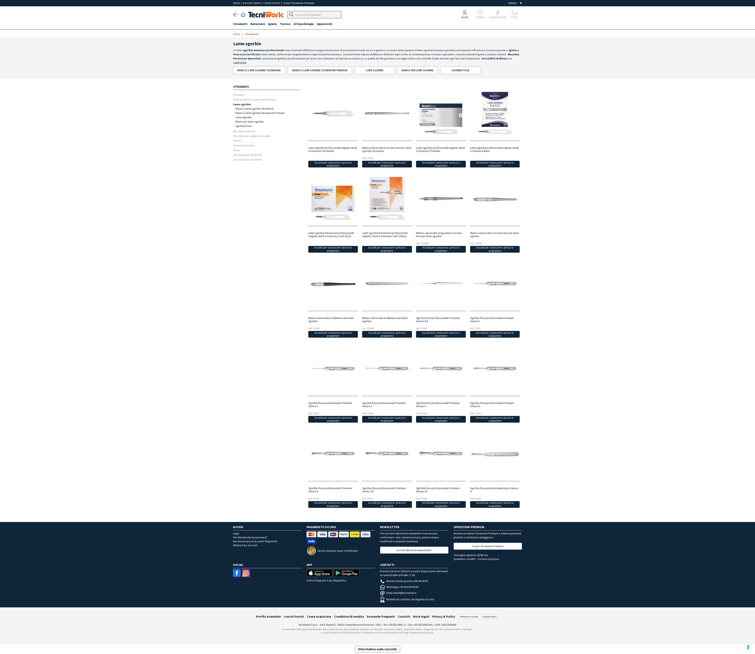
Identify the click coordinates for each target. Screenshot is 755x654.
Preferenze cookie (469, 616)
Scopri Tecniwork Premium (298, 3)
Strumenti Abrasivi (244, 145)
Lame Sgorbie (244, 117)
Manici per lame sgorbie (250, 121)
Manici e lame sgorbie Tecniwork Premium (260, 113)
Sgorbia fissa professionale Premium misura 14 (438, 490)
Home (237, 3)
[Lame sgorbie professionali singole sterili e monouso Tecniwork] (333, 113)
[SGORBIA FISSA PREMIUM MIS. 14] (441, 453)
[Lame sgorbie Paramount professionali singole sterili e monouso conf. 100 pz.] (387, 198)
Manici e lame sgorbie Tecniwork (255, 108)
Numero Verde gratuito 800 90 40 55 (407, 581)
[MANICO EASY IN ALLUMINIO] (387, 283)
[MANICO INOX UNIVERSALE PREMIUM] (387, 113)
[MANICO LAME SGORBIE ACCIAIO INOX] (441, 198)
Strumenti (252, 34)
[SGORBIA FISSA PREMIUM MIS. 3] (387, 368)
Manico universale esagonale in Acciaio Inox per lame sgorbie (439, 234)
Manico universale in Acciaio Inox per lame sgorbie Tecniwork (386, 149)
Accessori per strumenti (247, 159)
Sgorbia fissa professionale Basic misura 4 (494, 490)
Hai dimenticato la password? (250, 537)
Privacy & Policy (443, 616)
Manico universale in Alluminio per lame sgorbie (331, 319)
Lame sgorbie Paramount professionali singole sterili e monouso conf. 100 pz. (385, 234)
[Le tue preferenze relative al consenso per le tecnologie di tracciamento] (748, 647)
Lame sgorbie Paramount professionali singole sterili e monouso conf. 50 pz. (331, 234)
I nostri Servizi (272, 3)
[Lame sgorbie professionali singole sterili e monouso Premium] (441, 113)
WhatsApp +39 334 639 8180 (402, 587)
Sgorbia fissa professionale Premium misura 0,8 (438, 319)
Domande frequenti (381, 616)
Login (236, 533)
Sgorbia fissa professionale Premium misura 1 (492, 319)
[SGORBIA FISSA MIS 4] (494, 453)
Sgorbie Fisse (244, 125)
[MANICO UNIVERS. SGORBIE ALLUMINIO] (333, 283)
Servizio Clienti (252, 3)
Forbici (237, 140)
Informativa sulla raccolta (377, 649)
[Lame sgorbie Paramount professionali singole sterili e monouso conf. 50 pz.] (333, 198)
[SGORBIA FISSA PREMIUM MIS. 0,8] (441, 283)
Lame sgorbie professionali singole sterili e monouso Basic (494, 149)
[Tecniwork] (243, 14)
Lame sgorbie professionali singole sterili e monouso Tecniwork (332, 149)
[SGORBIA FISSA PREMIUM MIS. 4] (441, 368)
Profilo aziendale (268, 616)
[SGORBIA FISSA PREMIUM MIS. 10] (387, 453)
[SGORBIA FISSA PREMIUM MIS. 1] (494, 283)
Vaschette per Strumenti (247, 154)
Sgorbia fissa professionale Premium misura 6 (492, 404)
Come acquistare (319, 616)
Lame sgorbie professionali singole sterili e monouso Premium (440, 149)
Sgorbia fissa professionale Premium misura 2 (330, 404)
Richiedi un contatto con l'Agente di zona (410, 599)
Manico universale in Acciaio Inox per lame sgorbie (494, 234)
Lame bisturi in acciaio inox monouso (254, 99)
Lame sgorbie (242, 104)
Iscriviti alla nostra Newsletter (414, 550)
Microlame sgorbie (244, 131)
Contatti (404, 616)
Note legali (421, 616)
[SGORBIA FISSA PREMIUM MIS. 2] (333, 368)
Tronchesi (239, 94)
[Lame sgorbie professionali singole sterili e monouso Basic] (494, 113)
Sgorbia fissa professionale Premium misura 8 (330, 490)
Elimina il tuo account (245, 545)
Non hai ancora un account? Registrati (255, 541)
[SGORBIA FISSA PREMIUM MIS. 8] (333, 453)
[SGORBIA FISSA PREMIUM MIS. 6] (494, 368)
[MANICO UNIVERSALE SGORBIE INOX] (494, 198)
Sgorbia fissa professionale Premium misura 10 (384, 490)
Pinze (236, 150)
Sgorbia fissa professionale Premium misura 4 (438, 404)
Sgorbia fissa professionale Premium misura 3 (384, 404)
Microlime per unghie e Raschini (251, 136)
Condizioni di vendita (349, 616)
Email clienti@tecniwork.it (401, 593)
